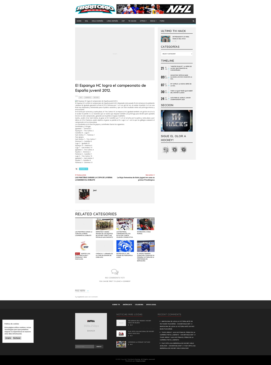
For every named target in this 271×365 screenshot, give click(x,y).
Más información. (15, 334)
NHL (86, 21)
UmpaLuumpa (140, 361)
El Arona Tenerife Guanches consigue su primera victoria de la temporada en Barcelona (145, 257)
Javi (95, 190)
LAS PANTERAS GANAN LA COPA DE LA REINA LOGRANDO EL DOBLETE (83, 233)
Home (79, 21)
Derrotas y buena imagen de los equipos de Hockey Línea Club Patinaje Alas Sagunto (104, 234)
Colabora (139, 305)
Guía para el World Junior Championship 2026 (180, 98)
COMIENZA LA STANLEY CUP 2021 (139, 342)
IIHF (123, 21)
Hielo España (97, 21)
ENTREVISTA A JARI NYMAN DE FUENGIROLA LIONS (124, 255)
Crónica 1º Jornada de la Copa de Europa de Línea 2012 (104, 255)
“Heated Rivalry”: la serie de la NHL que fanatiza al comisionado (181, 68)
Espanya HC (83, 169)
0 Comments (88, 97)
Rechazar (16, 338)
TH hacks (132, 21)
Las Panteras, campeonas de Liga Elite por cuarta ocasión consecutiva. (124, 234)
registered (80, 297)
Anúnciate (127, 305)
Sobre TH (116, 305)
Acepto (8, 338)
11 (132, 325)
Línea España (112, 21)
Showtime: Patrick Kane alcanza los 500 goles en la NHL (181, 77)
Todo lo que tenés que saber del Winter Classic (181, 92)
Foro (162, 21)
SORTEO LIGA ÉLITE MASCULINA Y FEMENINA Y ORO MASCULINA (82, 256)
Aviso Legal (151, 305)
